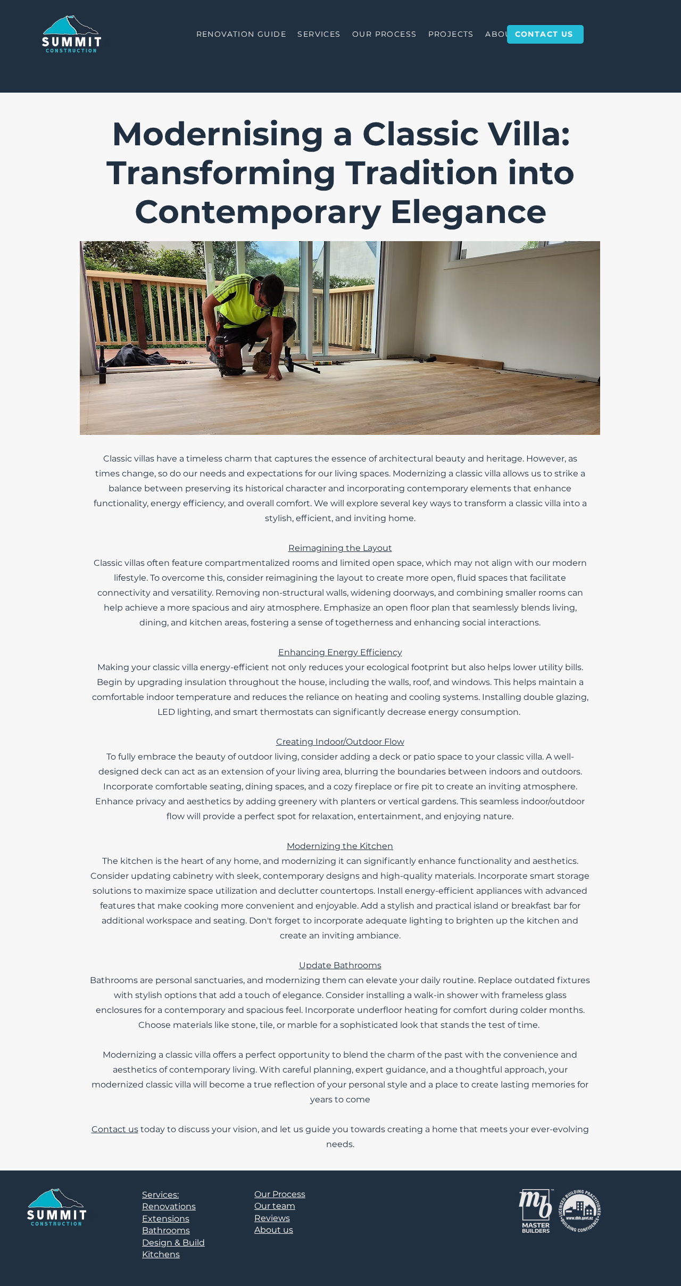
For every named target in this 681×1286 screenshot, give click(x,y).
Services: (160, 1195)
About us (273, 1230)
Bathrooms (166, 1230)
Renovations (169, 1206)
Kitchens (161, 1254)
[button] (319, 34)
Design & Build (173, 1243)
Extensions (165, 1219)
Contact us (115, 1129)
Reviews (272, 1218)
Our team (274, 1206)
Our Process (279, 1194)
